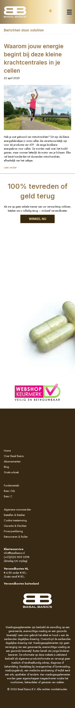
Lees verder (10, 167)
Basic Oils (9, 491)
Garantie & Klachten (15, 526)
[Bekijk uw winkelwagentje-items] (47, 14)
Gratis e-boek (11, 472)
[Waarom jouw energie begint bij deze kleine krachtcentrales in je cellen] (37, 107)
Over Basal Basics (14, 456)
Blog (6, 467)
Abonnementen (12, 461)
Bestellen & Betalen (14, 515)
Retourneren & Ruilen (16, 537)
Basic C (8, 496)
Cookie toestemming (15, 520)
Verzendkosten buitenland (22, 584)
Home (7, 451)
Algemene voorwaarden (17, 509)
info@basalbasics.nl (14, 553)
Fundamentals (11, 485)
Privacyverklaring (13, 531)
